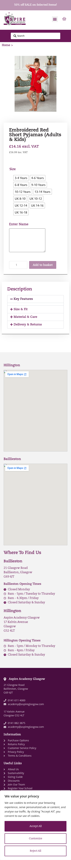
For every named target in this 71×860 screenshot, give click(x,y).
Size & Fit (20, 309)
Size (12, 169)
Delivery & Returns (28, 324)
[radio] (21, 178)
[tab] (35, 299)
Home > (7, 45)
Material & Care (25, 317)
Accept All (35, 826)
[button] (55, 19)
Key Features (23, 299)
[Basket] (64, 19)
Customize (35, 838)
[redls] (35, 84)
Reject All (35, 851)
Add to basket (43, 265)
